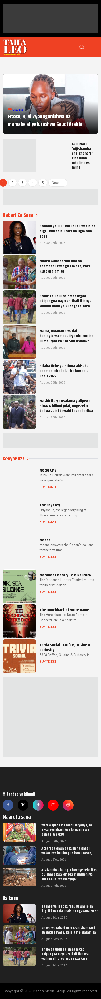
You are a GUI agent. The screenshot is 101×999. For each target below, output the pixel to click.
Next (58, 182)
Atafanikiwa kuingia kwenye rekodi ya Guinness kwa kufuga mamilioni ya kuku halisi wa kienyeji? (69, 874)
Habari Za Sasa (18, 215)
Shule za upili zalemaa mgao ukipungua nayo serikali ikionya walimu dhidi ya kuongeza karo (65, 954)
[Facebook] (8, 805)
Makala (17, 110)
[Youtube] (53, 805)
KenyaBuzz (13, 459)
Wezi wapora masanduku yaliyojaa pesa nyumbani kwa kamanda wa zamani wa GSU (66, 829)
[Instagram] (68, 805)
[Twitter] (23, 805)
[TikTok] (38, 805)
